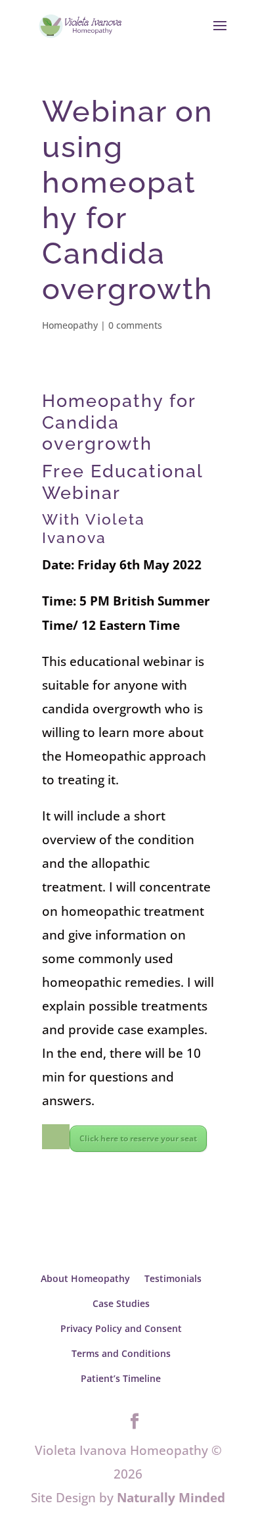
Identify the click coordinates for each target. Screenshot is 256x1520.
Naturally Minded (171, 1497)
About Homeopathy (85, 1278)
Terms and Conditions (121, 1353)
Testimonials (173, 1278)
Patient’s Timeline (121, 1378)
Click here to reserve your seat (138, 1138)
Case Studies (121, 1303)
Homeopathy (70, 325)
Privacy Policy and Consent (121, 1328)
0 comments (135, 325)
